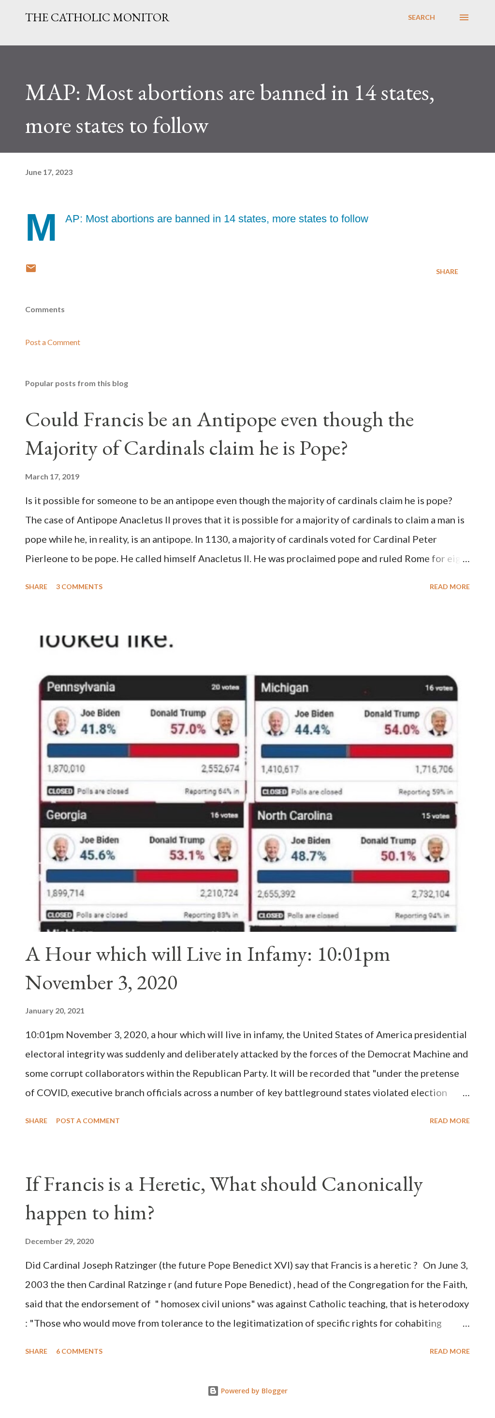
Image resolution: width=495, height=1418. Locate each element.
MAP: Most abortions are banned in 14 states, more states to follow (216, 219)
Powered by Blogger (253, 1390)
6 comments (79, 1351)
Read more (450, 586)
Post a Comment (52, 342)
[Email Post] (31, 271)
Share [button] (447, 271)
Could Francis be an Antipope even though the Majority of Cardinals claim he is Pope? (219, 433)
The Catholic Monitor (97, 17)
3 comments (79, 586)
